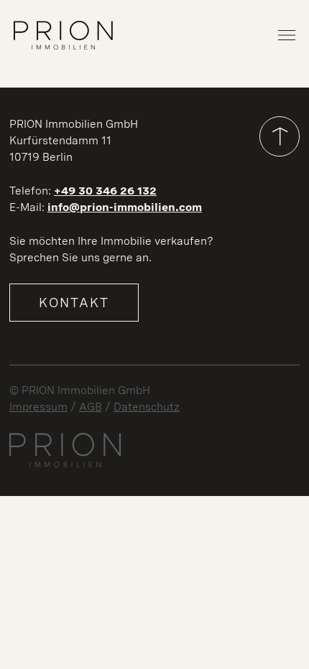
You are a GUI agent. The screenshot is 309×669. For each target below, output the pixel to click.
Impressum (38, 406)
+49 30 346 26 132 (105, 190)
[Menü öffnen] (286, 35)
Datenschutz (147, 406)
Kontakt (74, 302)
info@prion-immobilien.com (124, 207)
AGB (90, 406)
